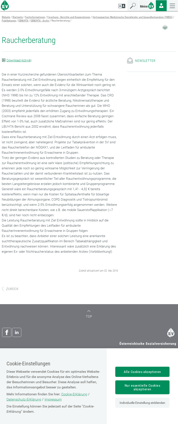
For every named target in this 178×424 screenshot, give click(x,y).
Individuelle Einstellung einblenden (142, 402)
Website (6, 17)
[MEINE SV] (147, 5)
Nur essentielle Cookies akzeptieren (142, 387)
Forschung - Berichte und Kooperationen (68, 17)
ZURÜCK (12, 289)
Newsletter (145, 61)
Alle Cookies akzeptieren (142, 372)
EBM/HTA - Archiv (40, 20)
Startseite (17, 17)
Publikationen (9, 20)
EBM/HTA (23, 20)
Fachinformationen (35, 17)
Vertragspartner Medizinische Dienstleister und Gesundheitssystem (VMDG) (132, 17)
